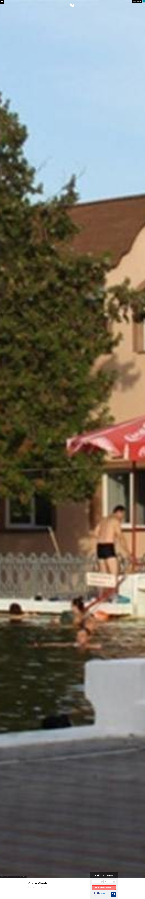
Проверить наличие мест (103, 887)
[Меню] (2, 2)
